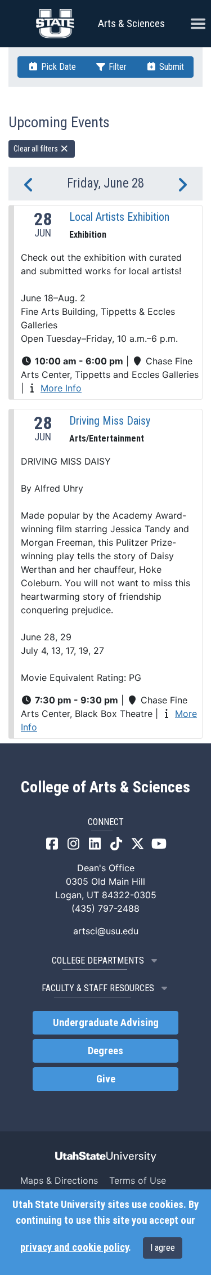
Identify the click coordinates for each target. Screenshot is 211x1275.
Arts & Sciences (131, 23)
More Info (61, 388)
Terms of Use (137, 1180)
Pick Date (57, 66)
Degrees (105, 1051)
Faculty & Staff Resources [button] (98, 988)
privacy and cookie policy (74, 1247)
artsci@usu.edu (105, 931)
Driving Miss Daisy (109, 420)
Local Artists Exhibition (119, 217)
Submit (170, 66)
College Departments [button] (98, 960)
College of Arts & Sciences (105, 787)
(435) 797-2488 (105, 908)
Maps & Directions (59, 1180)
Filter (116, 66)
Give (105, 1079)
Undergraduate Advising (106, 1023)
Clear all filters (37, 148)
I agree (162, 1247)
